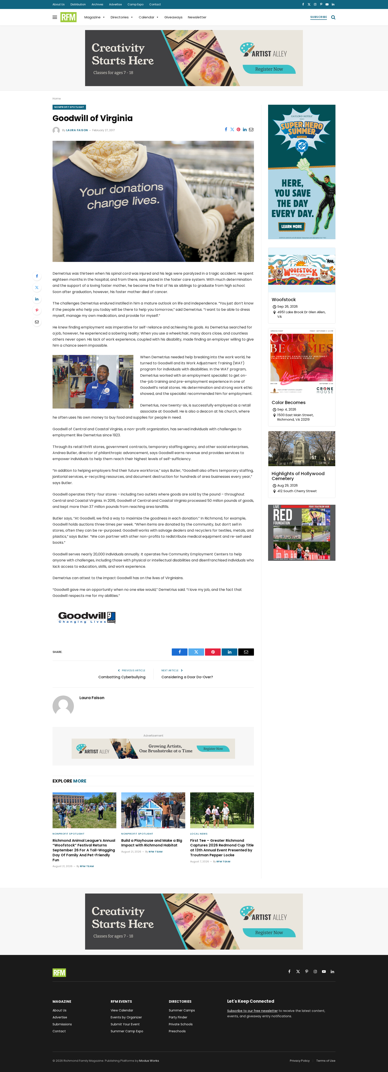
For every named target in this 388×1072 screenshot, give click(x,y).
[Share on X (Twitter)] (232, 129)
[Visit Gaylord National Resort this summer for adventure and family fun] (301, 238)
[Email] (36, 321)
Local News (199, 833)
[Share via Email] (251, 129)
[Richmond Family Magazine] (68, 17)
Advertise (115, 4)
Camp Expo (135, 4)
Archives (97, 4)
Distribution (78, 4)
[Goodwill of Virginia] (153, 261)
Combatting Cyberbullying (122, 677)
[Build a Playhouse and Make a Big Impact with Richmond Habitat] (153, 810)
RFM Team (87, 866)
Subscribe (318, 17)
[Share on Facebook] (226, 129)
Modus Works (149, 1061)
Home (57, 98)
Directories (120, 17)
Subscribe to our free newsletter (252, 1011)
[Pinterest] (36, 310)
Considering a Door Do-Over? (187, 677)
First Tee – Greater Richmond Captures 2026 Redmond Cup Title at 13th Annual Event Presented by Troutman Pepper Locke (222, 848)
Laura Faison (77, 130)
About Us (59, 4)
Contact (155, 4)
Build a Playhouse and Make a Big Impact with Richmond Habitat (151, 843)
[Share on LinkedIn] (245, 129)
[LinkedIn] (36, 298)
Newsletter (197, 17)
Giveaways (173, 17)
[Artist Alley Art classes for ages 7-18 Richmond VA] (194, 58)
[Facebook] (36, 276)
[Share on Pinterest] (238, 129)
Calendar (146, 17)
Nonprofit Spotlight (69, 107)
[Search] (332, 17)
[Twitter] (36, 287)
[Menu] (55, 17)
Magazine (92, 17)
